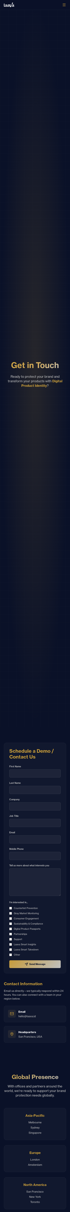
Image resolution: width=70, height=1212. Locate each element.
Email (12, 832)
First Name (15, 766)
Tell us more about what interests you (29, 865)
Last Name (15, 783)
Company (14, 799)
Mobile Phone (16, 849)
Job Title (14, 816)
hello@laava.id (27, 1016)
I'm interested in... (18, 902)
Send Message (37, 964)
